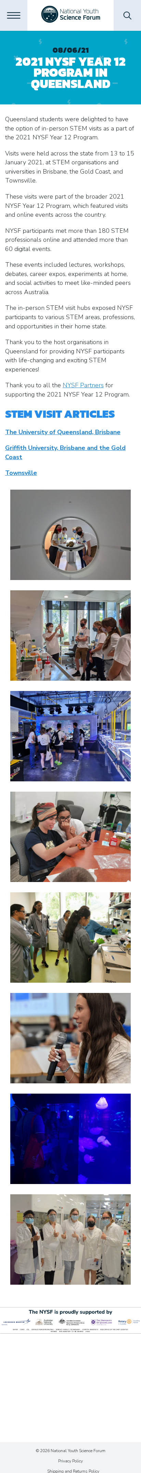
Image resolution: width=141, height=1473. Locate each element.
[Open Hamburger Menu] (13, 15)
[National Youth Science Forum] (71, 15)
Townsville (21, 473)
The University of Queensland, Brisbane (62, 432)
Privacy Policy (70, 1461)
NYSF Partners (83, 385)
